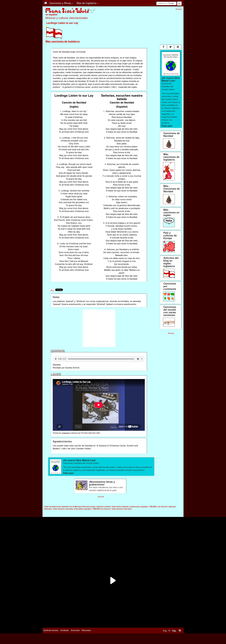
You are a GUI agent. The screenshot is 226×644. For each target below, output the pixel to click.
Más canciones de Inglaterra (63, 41)
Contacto (64, 630)
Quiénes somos (50, 630)
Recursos (86, 630)
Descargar (57, 364)
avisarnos (65, 433)
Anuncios (75, 630)
